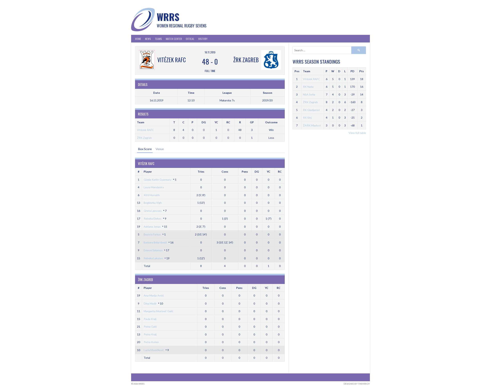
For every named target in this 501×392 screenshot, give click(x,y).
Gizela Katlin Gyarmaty (157, 179)
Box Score (145, 149)
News (148, 39)
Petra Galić (150, 326)
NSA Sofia (309, 94)
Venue (160, 149)
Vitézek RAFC (145, 130)
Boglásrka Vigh (153, 202)
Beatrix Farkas (152, 234)
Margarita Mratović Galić (158, 311)
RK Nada (308, 86)
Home (138, 39)
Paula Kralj (150, 319)
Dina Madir (150, 303)
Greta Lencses (153, 210)
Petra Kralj (150, 334)
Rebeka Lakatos (153, 258)
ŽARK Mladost (312, 125)
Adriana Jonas (152, 226)
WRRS (168, 17)
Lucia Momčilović (154, 350)
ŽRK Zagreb (144, 137)
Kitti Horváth (152, 195)
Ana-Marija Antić (154, 295)
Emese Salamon (153, 250)
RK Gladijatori (311, 110)
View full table (357, 132)
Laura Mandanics (154, 187)
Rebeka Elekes (152, 218)
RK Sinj (307, 117)
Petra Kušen (151, 342)
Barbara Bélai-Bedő (155, 242)
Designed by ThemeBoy (357, 383)
